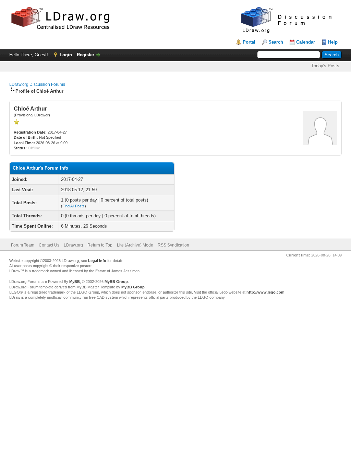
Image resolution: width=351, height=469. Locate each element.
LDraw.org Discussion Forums (37, 84)
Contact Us (49, 245)
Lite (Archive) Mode (135, 245)
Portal (249, 42)
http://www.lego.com (265, 292)
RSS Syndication (173, 245)
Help (333, 42)
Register (85, 54)
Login (66, 54)
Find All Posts (73, 206)
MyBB (74, 281)
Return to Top (99, 245)
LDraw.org (73, 245)
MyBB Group (116, 281)
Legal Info (97, 261)
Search (275, 42)
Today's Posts (325, 65)
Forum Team (22, 245)
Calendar (305, 42)
